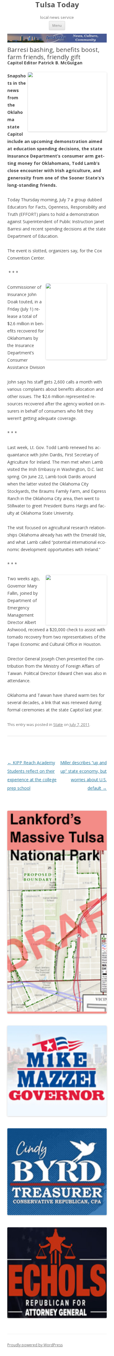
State (58, 724)
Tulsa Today (57, 4)
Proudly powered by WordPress (35, 1344)
